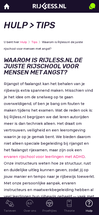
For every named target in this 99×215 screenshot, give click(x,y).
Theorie (69, 210)
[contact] (92, 11)
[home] (7, 6)
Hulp (15, 25)
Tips (34, 42)
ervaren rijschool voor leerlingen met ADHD (44, 156)
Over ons (30, 210)
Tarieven (10, 210)
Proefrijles (49, 210)
